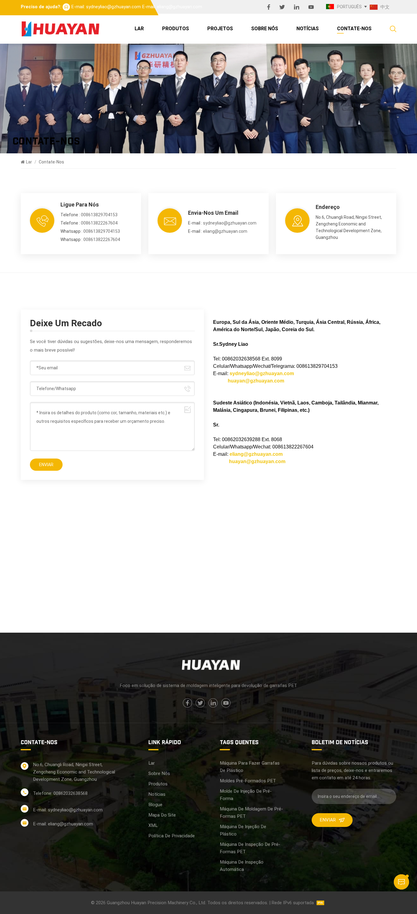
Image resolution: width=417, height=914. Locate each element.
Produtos (175, 28)
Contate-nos (354, 28)
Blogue (155, 804)
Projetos (220, 28)
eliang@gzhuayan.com (225, 231)
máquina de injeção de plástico (243, 830)
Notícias (307, 28)
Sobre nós (264, 28)
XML (153, 825)
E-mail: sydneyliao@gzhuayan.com (106, 6)
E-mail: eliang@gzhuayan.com (172, 6)
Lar (139, 28)
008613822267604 (99, 223)
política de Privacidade (171, 836)
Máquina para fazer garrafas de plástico (250, 766)
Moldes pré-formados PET (248, 781)
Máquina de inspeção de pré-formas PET (250, 848)
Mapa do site (162, 815)
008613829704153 (99, 214)
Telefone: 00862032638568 (60, 793)
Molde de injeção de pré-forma (246, 794)
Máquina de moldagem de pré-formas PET (251, 812)
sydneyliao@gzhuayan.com (229, 223)
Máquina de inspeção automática (241, 865)
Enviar (328, 820)
